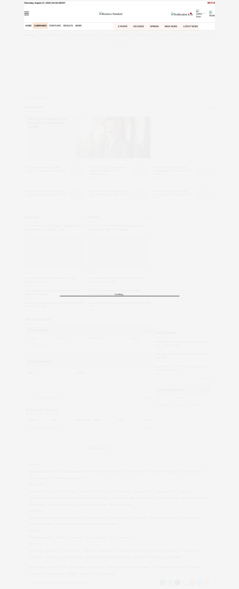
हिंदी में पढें (211, 3)
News (78, 26)
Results (68, 26)
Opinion (154, 26)
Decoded (138, 26)
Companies (40, 26)
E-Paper (122, 26)
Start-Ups (55, 26)
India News (171, 26)
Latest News (190, 26)
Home (28, 26)
